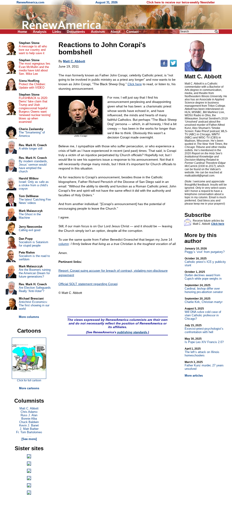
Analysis (39, 32)
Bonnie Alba (29, 418)
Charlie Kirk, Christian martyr (203, 300)
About (115, 32)
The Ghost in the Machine (30, 216)
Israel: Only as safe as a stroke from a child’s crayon (34, 185)
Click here (135, 84)
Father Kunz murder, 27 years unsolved (204, 365)
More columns (29, 317)
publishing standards (132, 332)
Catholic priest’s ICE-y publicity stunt (205, 262)
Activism (98, 32)
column (63, 244)
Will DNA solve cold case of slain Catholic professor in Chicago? (203, 313)
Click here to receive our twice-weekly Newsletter (181, 2)
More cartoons (29, 388)
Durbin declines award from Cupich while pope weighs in (203, 275)
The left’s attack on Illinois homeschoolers (202, 352)
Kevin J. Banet (29, 425)
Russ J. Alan (29, 415)
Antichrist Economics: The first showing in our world (34, 305)
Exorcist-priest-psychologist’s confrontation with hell (204, 329)
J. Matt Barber (29, 429)
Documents (76, 32)
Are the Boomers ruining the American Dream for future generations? (35, 273)
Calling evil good (29, 230)
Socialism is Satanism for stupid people (33, 243)
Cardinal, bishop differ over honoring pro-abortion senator (204, 289)
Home (22, 32)
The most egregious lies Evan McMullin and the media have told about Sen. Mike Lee (34, 68)
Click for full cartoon (29, 380)
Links (56, 32)
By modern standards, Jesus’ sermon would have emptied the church (33, 166)
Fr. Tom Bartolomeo (29, 432)
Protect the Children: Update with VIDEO (32, 85)
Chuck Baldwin (29, 422)
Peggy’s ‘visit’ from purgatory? (205, 250)
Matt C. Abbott (29, 408)
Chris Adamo (29, 412)
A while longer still (30, 148)
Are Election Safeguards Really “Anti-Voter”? (35, 289)
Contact (132, 32)
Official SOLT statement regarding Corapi (88, 284)
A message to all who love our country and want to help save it (33, 50)
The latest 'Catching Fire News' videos (35, 201)
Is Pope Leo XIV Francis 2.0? (204, 340)
